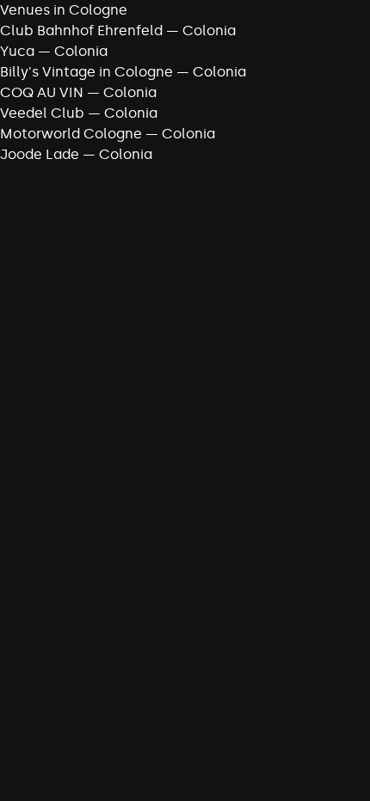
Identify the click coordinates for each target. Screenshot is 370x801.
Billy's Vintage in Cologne (86, 72)
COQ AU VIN (41, 92)
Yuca (17, 51)
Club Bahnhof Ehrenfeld (81, 30)
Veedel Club (42, 113)
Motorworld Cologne (71, 133)
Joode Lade (39, 154)
